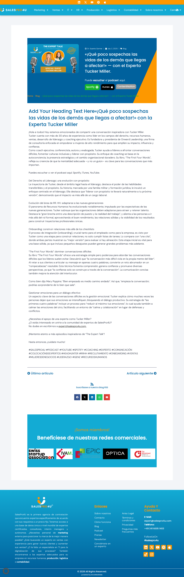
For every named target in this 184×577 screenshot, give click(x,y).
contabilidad (23, 561)
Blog (124, 48)
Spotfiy (90, 87)
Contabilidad (131, 10)
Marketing (39, 10)
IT (68, 10)
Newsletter (100, 539)
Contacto (99, 517)
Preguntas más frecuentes (130, 530)
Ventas (56, 10)
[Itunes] (112, 87)
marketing (63, 532)
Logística (112, 10)
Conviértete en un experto (102, 545)
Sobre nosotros (154, 10)
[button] (77, 397)
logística (64, 558)
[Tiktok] (145, 554)
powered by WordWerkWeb (92, 575)
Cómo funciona (102, 522)
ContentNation (126, 86)
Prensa (98, 534)
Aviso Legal (128, 513)
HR (77, 10)
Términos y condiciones (128, 519)
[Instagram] (151, 554)
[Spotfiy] (97, 87)
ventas (60, 540)
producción (52, 558)
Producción (93, 10)
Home (30, 96)
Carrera (174, 10)
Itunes (106, 87)
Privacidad (127, 524)
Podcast (98, 530)
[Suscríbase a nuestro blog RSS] (92, 384)
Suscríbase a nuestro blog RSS (92, 387)
